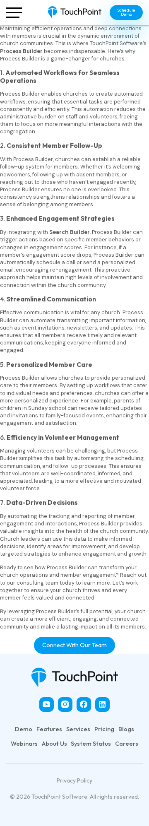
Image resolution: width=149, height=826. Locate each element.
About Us (54, 743)
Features (49, 729)
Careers (126, 743)
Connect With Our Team (74, 645)
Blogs (126, 729)
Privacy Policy (74, 780)
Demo (23, 729)
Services (78, 729)
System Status (91, 743)
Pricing (104, 729)
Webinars (24, 743)
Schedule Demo (126, 12)
